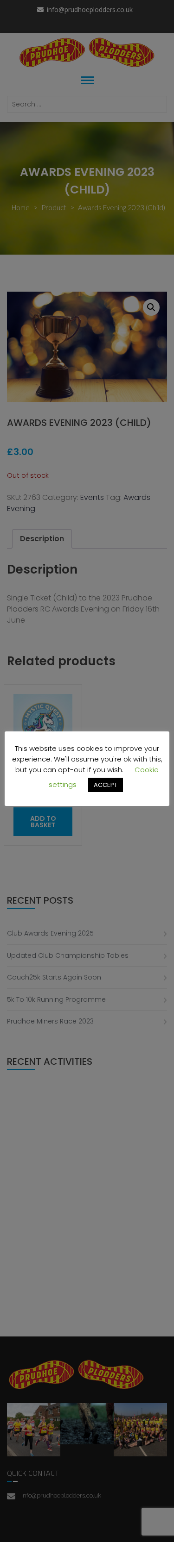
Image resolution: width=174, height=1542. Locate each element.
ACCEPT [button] (105, 784)
